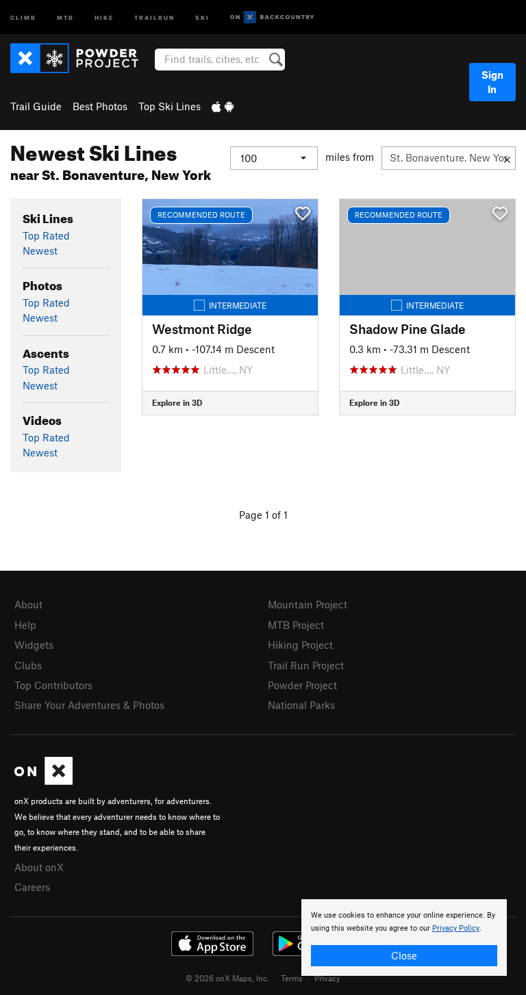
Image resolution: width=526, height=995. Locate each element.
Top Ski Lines (169, 106)
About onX (39, 867)
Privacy (327, 978)
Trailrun (154, 16)
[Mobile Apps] (223, 106)
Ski (202, 16)
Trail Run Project (306, 665)
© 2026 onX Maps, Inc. (227, 978)
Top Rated (46, 235)
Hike (104, 16)
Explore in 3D (177, 402)
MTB (65, 16)
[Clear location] (507, 158)
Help (25, 625)
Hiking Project (300, 644)
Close (404, 955)
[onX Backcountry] (272, 17)
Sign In (492, 81)
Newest (40, 250)
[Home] (81, 58)
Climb (23, 16)
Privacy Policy (455, 928)
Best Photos (100, 106)
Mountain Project (307, 604)
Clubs (28, 665)
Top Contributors (53, 685)
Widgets (33, 644)
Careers (32, 887)
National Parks (301, 705)
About (28, 604)
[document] (404, 937)
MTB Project (296, 625)
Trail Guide (36, 106)
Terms (292, 978)
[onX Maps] (43, 781)
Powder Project (302, 685)
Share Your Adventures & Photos (89, 705)
